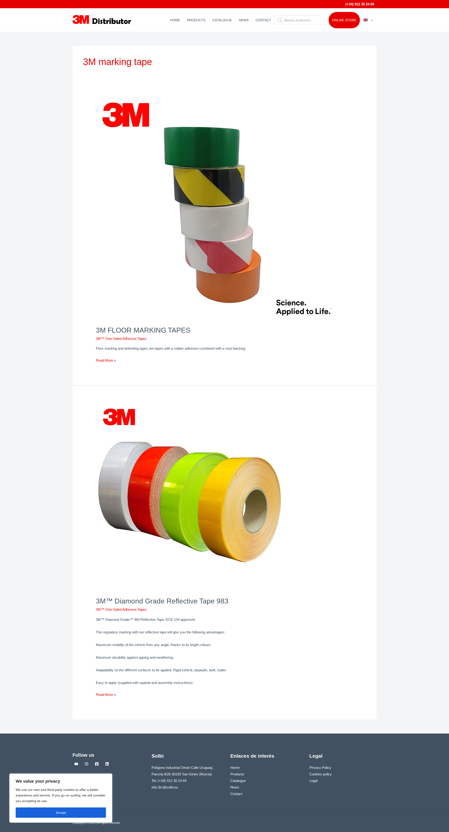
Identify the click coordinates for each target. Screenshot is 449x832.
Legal (313, 781)
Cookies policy (320, 774)
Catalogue (222, 20)
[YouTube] (76, 764)
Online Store (344, 20)
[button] (371, 20)
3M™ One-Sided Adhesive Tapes (121, 339)
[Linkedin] (107, 764)
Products (196, 20)
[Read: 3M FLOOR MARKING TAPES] (215, 208)
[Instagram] (86, 764)
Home (175, 20)
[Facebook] (97, 764)
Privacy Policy (320, 768)
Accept (61, 812)
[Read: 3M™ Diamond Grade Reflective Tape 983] (189, 497)
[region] (60, 798)
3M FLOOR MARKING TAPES (143, 330)
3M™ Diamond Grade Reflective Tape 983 (162, 601)
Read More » (106, 359)
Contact (263, 20)
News (244, 20)
